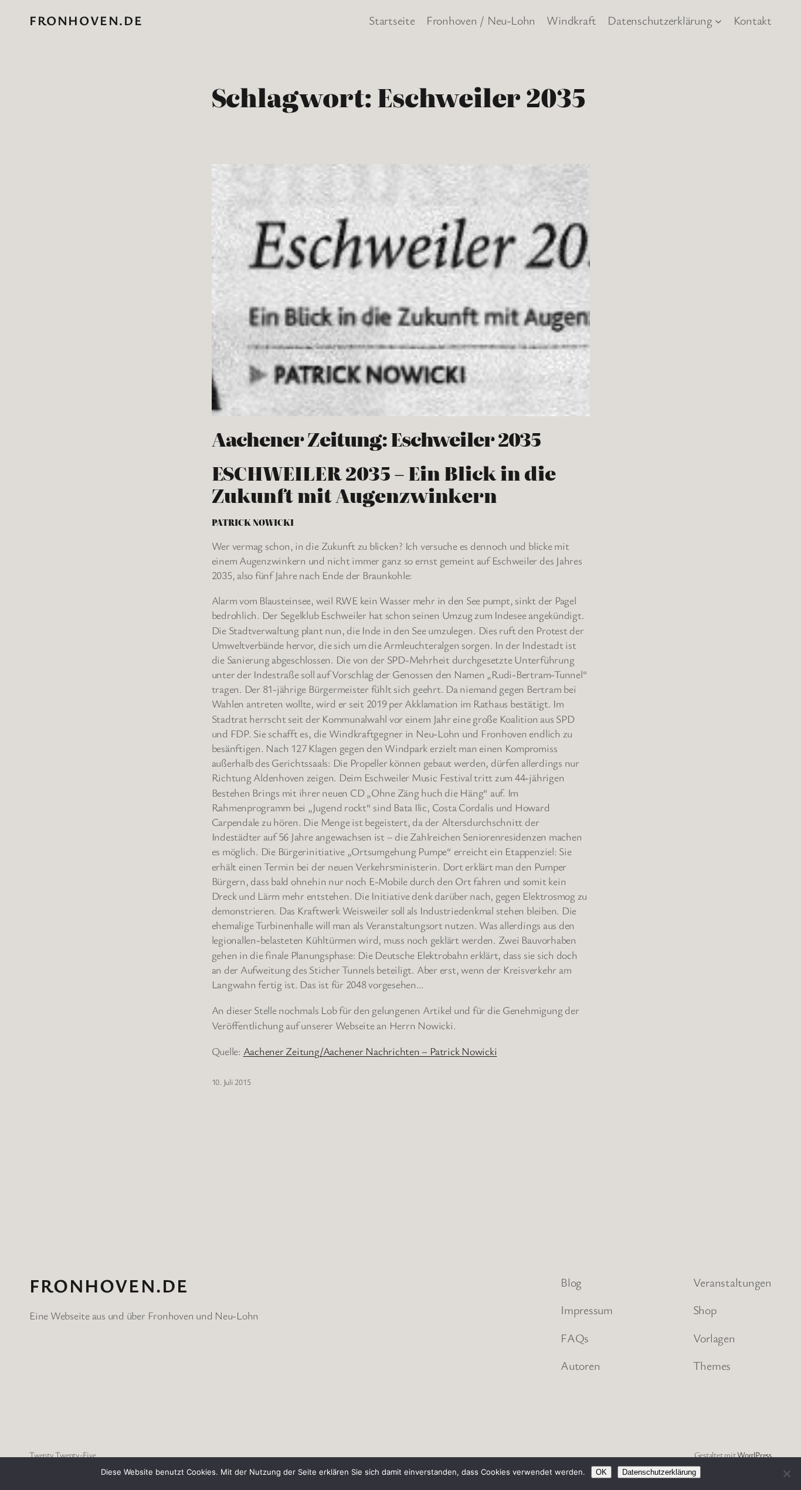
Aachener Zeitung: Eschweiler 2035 (376, 438)
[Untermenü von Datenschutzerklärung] (718, 20)
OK (601, 1472)
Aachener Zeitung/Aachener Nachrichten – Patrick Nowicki (370, 1051)
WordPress (754, 1454)
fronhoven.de (85, 20)
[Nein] (786, 1473)
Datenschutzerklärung (659, 1472)
